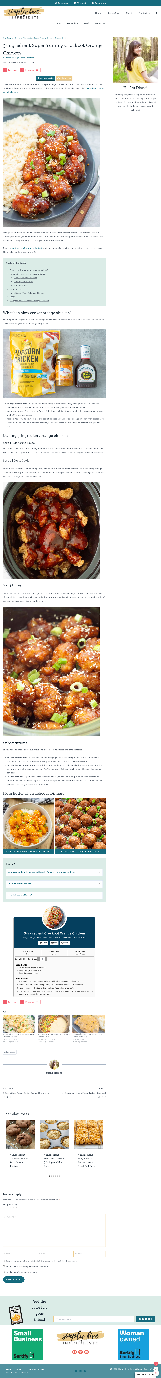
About (129, 13)
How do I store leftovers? (20, 895)
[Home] (4, 38)
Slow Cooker (9, 1052)
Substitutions (16, 289)
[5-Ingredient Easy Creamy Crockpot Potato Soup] (54, 1024)
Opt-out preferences (17, 1373)
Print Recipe (65, 78)
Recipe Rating (10, 1204)
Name (8, 1253)
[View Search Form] (156, 13)
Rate (66, 943)
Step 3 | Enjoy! (21, 285)
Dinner (21, 58)
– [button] (38, 959)
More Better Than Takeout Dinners (27, 293)
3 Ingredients (10, 58)
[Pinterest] (85, 1371)
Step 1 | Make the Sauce (25, 277)
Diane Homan (10, 62)
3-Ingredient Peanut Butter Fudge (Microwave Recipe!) (26, 1092)
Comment (10, 1216)
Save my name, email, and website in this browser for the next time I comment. (41, 1261)
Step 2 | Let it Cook (23, 281)
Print (44, 943)
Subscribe (145, 1319)
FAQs (12, 297)
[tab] (49, 1176)
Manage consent (145, 1375)
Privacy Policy (36, 1369)
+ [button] (46, 959)
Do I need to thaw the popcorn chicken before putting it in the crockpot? (42, 872)
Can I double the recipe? (19, 884)
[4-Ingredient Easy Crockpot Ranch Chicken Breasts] (19, 1024)
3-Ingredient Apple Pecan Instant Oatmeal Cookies (84, 1092)
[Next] (99, 1147)
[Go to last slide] (9, 1147)
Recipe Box (113, 13)
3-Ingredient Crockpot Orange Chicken (29, 300)
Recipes (30, 58)
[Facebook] (76, 1371)
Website (78, 1253)
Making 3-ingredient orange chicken (27, 274)
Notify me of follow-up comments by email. (27, 1266)
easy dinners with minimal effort (26, 248)
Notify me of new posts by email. (22, 1272)
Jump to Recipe (47, 78)
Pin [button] (55, 943)
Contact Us (144, 13)
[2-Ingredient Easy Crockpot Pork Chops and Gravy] (88, 1024)
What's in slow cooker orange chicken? (29, 270)
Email (43, 1253)
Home (98, 13)
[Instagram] (80, 1371)
